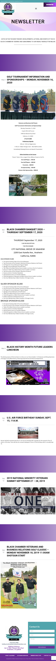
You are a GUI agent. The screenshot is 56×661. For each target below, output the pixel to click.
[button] (36, 8)
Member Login (52, 1)
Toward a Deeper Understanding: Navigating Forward (12, 1)
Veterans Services (22, 655)
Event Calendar (9, 655)
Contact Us (47, 655)
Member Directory (36, 655)
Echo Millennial (47, 658)
